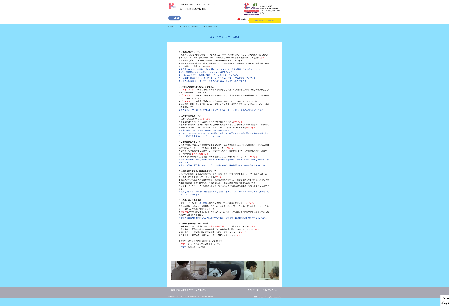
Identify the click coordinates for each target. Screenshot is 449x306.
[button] (174, 18)
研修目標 (195, 26)
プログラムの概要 (182, 26)
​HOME (170, 26)
